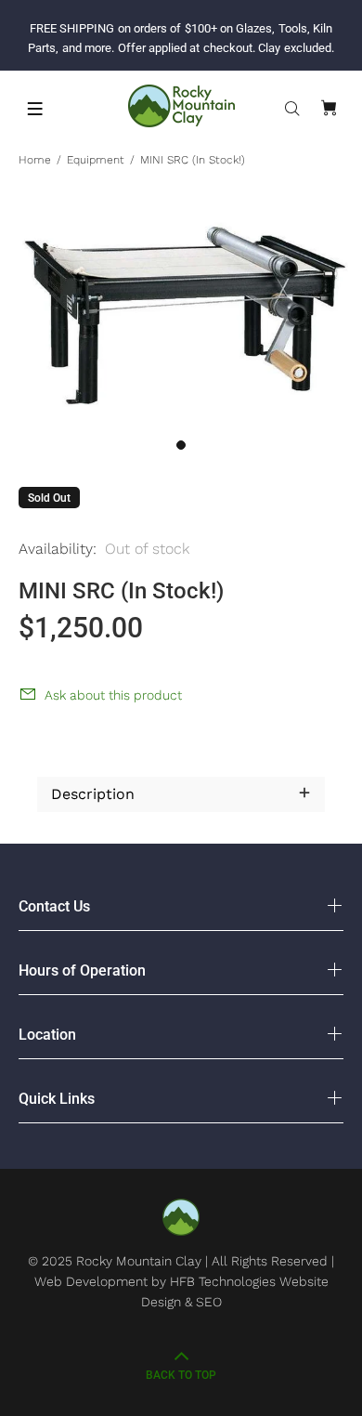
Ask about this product (113, 695)
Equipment (95, 159)
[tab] (37, 749)
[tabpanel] (181, 316)
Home (35, 159)
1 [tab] (181, 445)
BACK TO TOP (181, 1375)
